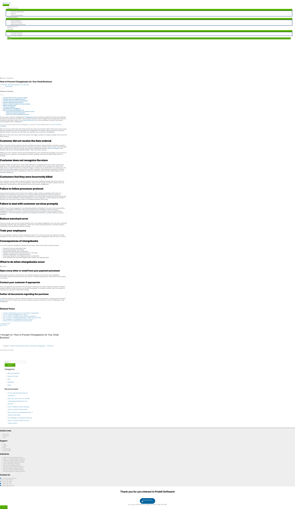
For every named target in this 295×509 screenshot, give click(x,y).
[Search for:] (15, 362)
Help (4, 444)
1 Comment (3, 85)
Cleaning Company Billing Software (13, 460)
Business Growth (13, 376)
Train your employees (9, 107)
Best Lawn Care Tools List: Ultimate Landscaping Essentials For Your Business (19, 401)
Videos (5, 446)
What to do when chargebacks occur (13, 110)
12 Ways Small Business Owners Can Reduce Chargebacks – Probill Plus (31, 346)
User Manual (7, 449)
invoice (2, 300)
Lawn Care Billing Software (11, 463)
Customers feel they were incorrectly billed (15, 101)
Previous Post (5, 323)
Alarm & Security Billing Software (13, 457)
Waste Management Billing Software (14, 471)
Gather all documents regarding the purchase (17, 114)
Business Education (14, 85)
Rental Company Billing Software (13, 468)
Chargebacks (29, 117)
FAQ (9, 379)
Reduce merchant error (9, 105)
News (9, 385)
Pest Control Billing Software (12, 465)
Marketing (11, 382)
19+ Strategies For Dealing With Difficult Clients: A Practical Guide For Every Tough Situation (20, 420)
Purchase (6, 436)
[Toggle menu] (149, 10)
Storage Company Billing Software (13, 470)
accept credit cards (28, 120)
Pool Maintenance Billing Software (13, 466)
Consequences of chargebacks (12, 108)
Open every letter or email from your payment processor (20, 111)
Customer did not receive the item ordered (15, 98)
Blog (4, 437)
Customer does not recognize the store (14, 99)
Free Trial (6, 434)
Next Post (4, 325)
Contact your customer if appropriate (15, 113)
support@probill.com (8, 485)
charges (56, 148)
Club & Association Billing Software (13, 462)
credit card (50, 148)
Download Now (147, 500)
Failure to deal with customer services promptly (16, 104)
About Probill (7, 450)
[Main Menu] (6, 5)
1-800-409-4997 (7, 482)
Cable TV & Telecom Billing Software (14, 459)
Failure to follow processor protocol (13, 102)
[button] (149, 38)
